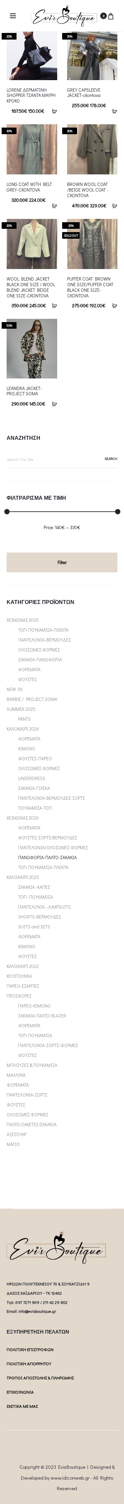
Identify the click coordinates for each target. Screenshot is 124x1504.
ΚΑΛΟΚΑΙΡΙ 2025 (23, 877)
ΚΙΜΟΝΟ (26, 748)
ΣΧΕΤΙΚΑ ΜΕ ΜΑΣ (22, 1406)
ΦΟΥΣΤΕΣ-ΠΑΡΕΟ (35, 758)
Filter (62, 562)
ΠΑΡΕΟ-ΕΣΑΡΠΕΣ (23, 986)
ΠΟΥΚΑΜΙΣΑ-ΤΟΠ (35, 808)
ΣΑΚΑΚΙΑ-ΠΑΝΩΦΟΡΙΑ (40, 659)
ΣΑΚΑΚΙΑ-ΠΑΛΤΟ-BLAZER (42, 1015)
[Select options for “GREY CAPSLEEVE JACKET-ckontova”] (112, 111)
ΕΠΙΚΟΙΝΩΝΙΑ (20, 1392)
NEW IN (14, 689)
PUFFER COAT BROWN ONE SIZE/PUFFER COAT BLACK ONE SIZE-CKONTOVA (90, 287)
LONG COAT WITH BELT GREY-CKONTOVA (29, 187)
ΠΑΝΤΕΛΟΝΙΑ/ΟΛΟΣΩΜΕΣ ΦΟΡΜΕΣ (53, 847)
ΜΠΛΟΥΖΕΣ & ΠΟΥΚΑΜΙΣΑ (32, 1065)
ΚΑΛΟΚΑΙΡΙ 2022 (23, 966)
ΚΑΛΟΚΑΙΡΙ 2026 (23, 729)
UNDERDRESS (31, 778)
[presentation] (11, 54)
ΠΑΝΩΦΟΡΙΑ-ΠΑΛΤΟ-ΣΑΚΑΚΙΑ (47, 857)
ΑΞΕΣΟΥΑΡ (16, 1134)
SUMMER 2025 (21, 709)
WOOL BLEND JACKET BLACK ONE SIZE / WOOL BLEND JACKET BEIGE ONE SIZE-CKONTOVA (31, 287)
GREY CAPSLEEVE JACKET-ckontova (84, 93)
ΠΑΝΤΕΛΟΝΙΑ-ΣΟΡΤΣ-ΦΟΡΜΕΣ (48, 1045)
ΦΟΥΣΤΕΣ (27, 679)
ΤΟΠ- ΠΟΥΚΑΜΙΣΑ (35, 897)
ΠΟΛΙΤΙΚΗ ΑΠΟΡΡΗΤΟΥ (29, 1363)
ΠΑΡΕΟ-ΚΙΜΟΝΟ (34, 1006)
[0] (110, 16)
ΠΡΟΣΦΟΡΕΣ (19, 996)
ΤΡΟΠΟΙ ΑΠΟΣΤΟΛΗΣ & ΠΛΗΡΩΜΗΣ (40, 1377)
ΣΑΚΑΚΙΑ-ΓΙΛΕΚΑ (34, 788)
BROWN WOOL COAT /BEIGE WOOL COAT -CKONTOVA (87, 189)
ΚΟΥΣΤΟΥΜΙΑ (19, 976)
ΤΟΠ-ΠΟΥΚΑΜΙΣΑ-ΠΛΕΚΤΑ (43, 630)
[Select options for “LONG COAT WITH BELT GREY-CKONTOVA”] (52, 205)
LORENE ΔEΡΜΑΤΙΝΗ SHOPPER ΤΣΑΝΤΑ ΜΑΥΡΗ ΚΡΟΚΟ (31, 95)
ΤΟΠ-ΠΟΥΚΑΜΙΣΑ (35, 1035)
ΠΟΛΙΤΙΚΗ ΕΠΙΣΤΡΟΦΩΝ (30, 1349)
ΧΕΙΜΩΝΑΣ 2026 (23, 818)
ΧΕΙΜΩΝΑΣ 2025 (23, 620)
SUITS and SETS (34, 926)
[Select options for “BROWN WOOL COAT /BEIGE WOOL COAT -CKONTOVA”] (112, 205)
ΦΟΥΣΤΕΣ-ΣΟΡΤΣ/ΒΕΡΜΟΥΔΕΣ (47, 837)
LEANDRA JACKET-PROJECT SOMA (24, 391)
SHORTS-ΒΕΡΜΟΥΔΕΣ (39, 917)
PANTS (24, 719)
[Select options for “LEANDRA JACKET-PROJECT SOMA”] (52, 403)
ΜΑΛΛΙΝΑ (16, 1075)
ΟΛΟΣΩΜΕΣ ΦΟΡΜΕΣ (39, 650)
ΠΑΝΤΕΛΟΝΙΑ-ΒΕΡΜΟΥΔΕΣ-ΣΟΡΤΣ (51, 798)
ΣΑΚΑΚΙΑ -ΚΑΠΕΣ (34, 887)
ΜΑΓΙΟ (13, 1144)
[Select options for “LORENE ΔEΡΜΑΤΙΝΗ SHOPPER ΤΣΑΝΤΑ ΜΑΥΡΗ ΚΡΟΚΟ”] (52, 111)
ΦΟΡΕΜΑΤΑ (29, 669)
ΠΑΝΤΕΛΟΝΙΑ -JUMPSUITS (44, 907)
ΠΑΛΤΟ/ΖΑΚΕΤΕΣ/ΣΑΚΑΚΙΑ (32, 1124)
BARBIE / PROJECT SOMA (32, 699)
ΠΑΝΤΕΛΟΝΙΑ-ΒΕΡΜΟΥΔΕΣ (44, 640)
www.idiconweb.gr (70, 1477)
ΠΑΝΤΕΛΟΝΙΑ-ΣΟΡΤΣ (27, 1095)
